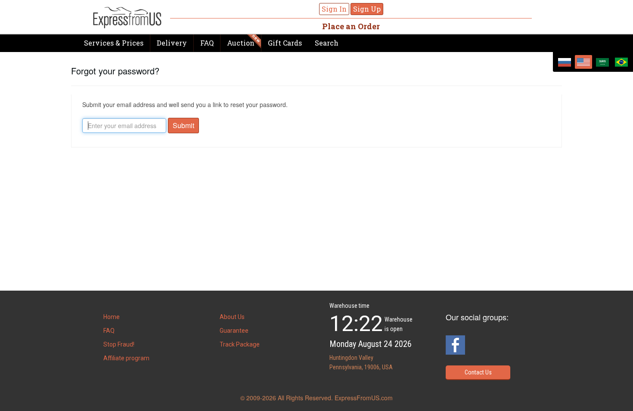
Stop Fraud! (118, 344)
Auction (240, 42)
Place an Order (351, 26)
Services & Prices (113, 42)
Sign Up (367, 8)
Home (111, 316)
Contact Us (478, 372)
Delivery (172, 42)
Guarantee (234, 330)
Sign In (334, 8)
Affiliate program (126, 358)
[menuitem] (564, 62)
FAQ (207, 42)
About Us (232, 316)
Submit (183, 125)
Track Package (240, 344)
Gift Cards (285, 42)
